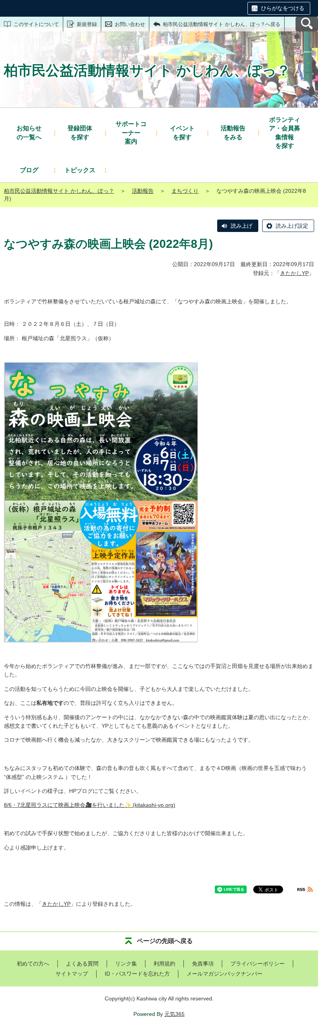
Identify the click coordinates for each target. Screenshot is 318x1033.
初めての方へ (33, 963)
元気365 (174, 1014)
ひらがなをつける (282, 8)
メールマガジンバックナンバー (225, 974)
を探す (79, 132)
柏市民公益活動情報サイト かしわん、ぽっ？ (59, 191)
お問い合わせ (130, 24)
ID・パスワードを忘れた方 (137, 974)
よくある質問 (82, 963)
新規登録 (87, 24)
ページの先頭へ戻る (165, 941)
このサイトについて (36, 24)
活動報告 (143, 191)
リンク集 (126, 963)
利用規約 (164, 963)
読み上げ (241, 226)
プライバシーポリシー (257, 963)
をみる (233, 132)
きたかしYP (294, 273)
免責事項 (203, 963)
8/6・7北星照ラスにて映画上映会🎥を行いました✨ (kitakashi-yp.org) (89, 805)
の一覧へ (29, 132)
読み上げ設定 (292, 226)
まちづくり (185, 191)
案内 (131, 133)
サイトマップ (71, 974)
